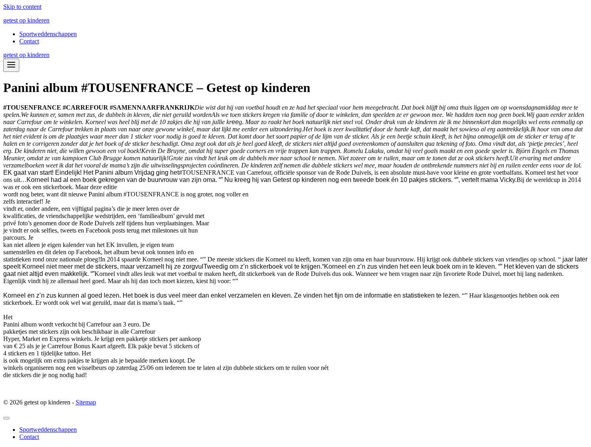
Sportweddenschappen (48, 34)
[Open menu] (11, 65)
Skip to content (22, 6)
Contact (29, 41)
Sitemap (86, 402)
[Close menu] (6, 418)
